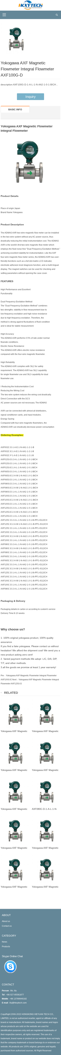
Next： (15, 679)
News (4, 942)
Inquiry (30, 97)
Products (6, 946)
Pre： (3, 675)
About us (6, 921)
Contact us (7, 926)
